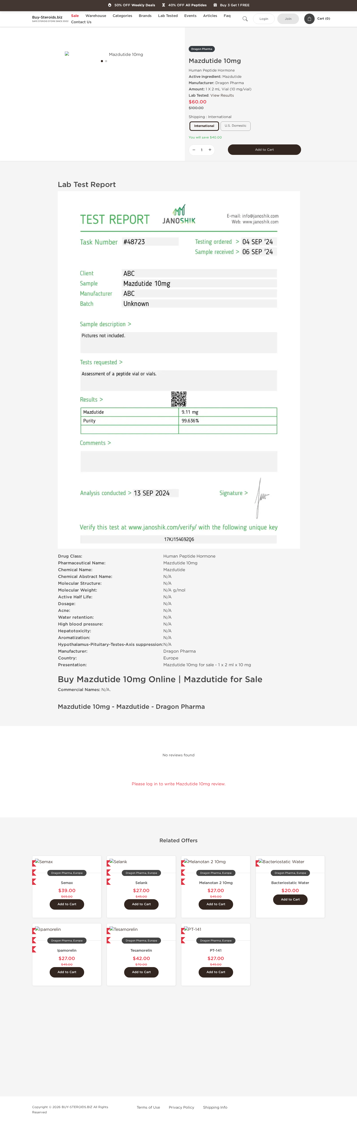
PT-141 (216, 950)
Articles (210, 16)
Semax (67, 883)
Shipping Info (215, 1107)
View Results (222, 95)
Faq (227, 16)
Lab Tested (168, 16)
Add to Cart (264, 149)
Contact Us (81, 22)
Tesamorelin (141, 950)
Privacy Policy (181, 1107)
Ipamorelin (67, 950)
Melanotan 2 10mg (216, 883)
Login (264, 19)
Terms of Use (148, 1107)
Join (288, 19)
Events (190, 16)
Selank (141, 883)
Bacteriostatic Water (290, 883)
